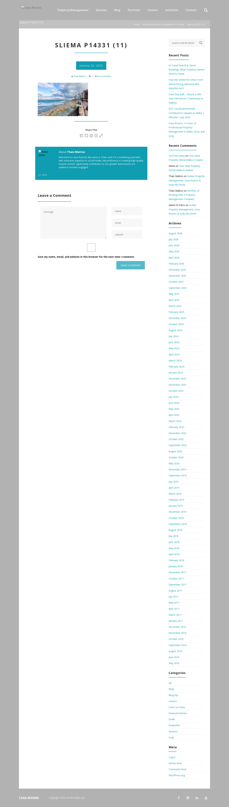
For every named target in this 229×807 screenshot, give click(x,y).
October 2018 (176, 518)
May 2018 (174, 548)
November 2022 (177, 433)
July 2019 (173, 481)
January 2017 (176, 620)
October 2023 (176, 390)
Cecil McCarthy (177, 155)
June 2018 (174, 542)
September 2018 (178, 524)
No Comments (104, 76)
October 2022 (176, 439)
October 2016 (176, 639)
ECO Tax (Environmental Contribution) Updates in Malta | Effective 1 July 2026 (186, 113)
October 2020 (176, 457)
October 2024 (176, 324)
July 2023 (173, 396)
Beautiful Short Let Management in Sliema (163, 24)
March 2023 (175, 421)
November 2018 (177, 511)
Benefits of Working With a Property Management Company (184, 195)
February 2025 (176, 312)
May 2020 (174, 463)
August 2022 (175, 451)
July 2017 (173, 596)
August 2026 (175, 233)
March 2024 (175, 360)
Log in (172, 757)
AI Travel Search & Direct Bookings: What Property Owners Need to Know (187, 69)
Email (44, 175)
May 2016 (174, 663)
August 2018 (175, 530)
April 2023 (174, 414)
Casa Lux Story (177, 707)
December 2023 (177, 378)
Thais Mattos (79, 76)
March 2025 (175, 306)
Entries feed (175, 763)
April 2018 (174, 554)
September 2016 (178, 645)
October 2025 (176, 281)
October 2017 (176, 578)
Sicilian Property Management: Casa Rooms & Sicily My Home (187, 180)
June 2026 (174, 245)
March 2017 (175, 614)
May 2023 (174, 408)
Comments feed (177, 769)
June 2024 (174, 342)
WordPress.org (177, 775)
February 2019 (176, 499)
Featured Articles (178, 713)
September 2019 (178, 475)
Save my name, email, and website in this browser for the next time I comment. (86, 256)
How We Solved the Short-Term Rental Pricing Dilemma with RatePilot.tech (186, 84)
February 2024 (176, 366)
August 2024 (175, 330)
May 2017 (174, 602)
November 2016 (177, 632)
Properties (174, 725)
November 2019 (177, 469)
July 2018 (173, 536)
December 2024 (177, 318)
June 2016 (174, 657)
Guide (172, 719)
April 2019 (174, 487)
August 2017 (175, 590)
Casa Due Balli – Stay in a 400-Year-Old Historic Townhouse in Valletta (186, 98)
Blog (171, 689)
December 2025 (177, 269)
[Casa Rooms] (32, 10)
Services (173, 731)
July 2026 (173, 239)
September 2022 (178, 445)
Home (137, 24)
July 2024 (173, 336)
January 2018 (176, 566)
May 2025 (174, 293)
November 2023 (177, 384)
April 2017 (174, 608)
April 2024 (174, 354)
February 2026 (176, 263)
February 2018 (176, 560)
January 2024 (176, 372)
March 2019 (175, 493)
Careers (173, 701)
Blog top (173, 695)
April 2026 (174, 257)
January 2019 (176, 505)
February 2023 (176, 427)
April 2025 (174, 300)
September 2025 (178, 287)
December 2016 (177, 626)
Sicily (171, 737)
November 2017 (177, 572)
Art (170, 683)
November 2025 (177, 275)
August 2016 (175, 651)
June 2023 (174, 402)
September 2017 (178, 584)
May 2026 (174, 251)
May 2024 (174, 348)
